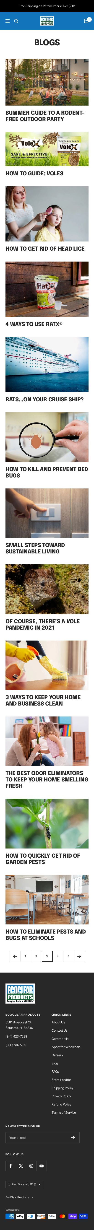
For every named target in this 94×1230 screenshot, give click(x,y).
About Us (58, 1022)
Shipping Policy (62, 1088)
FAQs (55, 1071)
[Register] (73, 1137)
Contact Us (60, 1030)
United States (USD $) (22, 1184)
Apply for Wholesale (66, 1047)
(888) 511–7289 (15, 1045)
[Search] (16, 21)
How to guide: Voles (34, 174)
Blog (55, 1063)
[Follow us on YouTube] (41, 1166)
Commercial (60, 1039)
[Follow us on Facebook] (10, 1166)
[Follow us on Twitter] (21, 1166)
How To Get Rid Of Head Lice (45, 249)
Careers (57, 1055)
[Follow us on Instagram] (31, 1166)
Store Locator (61, 1080)
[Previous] (15, 956)
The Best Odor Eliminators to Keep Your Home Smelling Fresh (46, 780)
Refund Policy (61, 1104)
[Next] (79, 956)
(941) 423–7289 (16, 1036)
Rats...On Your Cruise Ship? (44, 400)
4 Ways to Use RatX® (33, 324)
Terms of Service (64, 1113)
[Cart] (86, 21)
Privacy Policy (61, 1096)
